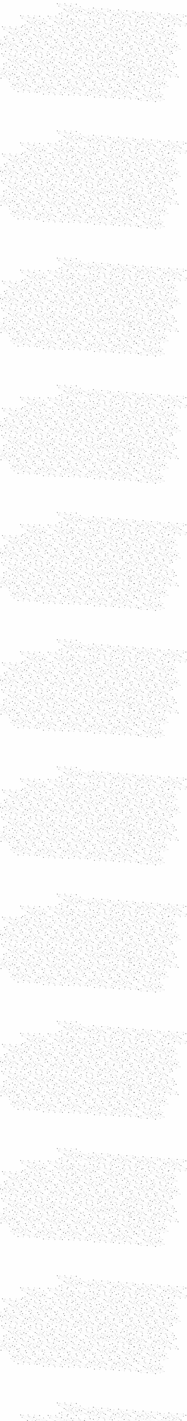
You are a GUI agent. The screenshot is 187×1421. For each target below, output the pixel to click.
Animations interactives (44, 51)
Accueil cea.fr (144, 30)
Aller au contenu (119, 13)
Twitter (140, 291)
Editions (41, 114)
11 (101, 275)
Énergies (43, 64)
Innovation (85, 5)
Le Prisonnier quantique (165, 30)
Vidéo (89, 48)
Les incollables (70, 48)
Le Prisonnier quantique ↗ (45, 144)
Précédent (71, 275)
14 (114, 275)
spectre (110, 153)
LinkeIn (149, 291)
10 (97, 275)
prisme (84, 153)
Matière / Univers (49, 103)
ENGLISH (150, 5)
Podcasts (42, 125)
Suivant (147, 275)
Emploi (121, 5)
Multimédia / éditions (85, 33)
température (97, 153)
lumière (120, 153)
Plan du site (84, 291)
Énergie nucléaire (49, 68)
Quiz (39, 119)
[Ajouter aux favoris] (82, 66)
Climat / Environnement (47, 86)
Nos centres (111, 5)
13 (110, 275)
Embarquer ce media (144, 140)
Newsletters (88, 30)
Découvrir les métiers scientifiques (116, 33)
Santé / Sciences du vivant (49, 98)
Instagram (143, 291)
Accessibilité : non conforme (103, 291)
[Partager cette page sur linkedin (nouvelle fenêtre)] (122, 69)
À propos (48, 5)
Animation (82, 48)
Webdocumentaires (48, 131)
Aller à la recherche (147, 13)
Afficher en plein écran (145, 137)
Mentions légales (41, 291)
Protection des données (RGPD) (63, 291)
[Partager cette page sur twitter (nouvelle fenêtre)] (83, 69)
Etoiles (110, 48)
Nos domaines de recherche (66, 5)
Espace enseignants (104, 30)
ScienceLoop (45, 137)
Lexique (120, 291)
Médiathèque (130, 30)
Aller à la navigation (132, 13)
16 (123, 275)
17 (128, 275)
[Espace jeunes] (59, 22)
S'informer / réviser (63, 33)
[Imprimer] (69, 66)
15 (119, 275)
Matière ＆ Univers (100, 48)
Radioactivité (46, 80)
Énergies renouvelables (47, 74)
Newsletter (130, 291)
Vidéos (64, 44)
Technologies (46, 107)
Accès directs (133, 5)
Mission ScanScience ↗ (47, 154)
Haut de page (179, 1212)
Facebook (137, 291)
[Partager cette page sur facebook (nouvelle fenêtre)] (110, 66)
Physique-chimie (48, 92)
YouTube (146, 291)
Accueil (44, 44)
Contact (118, 30)
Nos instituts (98, 5)
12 (105, 275)
